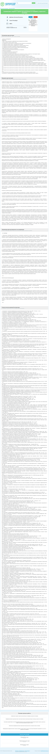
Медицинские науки (24, 737)
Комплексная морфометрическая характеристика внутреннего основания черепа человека (24, 725)
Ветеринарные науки (24, 744)
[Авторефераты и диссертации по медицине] (8, 4)
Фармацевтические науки (25, 740)
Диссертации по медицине (4, 8)
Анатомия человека (12, 8)
